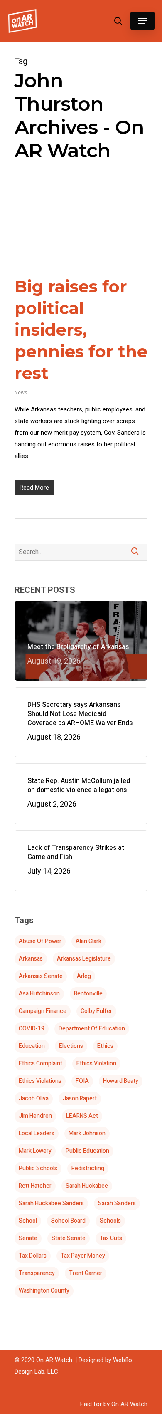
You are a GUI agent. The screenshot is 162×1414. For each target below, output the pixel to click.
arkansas (31, 958)
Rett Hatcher (35, 1185)
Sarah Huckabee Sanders (51, 1203)
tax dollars (33, 1255)
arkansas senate (41, 976)
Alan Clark (88, 941)
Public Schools (38, 1168)
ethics (105, 1046)
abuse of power (40, 941)
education (32, 1046)
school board (68, 1220)
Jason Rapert (80, 1098)
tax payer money (83, 1255)
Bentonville (88, 993)
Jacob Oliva (34, 1098)
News (21, 393)
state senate (69, 1238)
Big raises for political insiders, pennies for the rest (81, 329)
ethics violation (96, 1063)
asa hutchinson (39, 993)
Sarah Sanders (117, 1203)
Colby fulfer (96, 1011)
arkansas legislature (84, 958)
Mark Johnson (87, 1133)
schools (110, 1220)
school (28, 1220)
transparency (37, 1273)
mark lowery (35, 1151)
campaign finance (42, 1011)
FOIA (82, 1081)
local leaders (36, 1133)
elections (71, 1046)
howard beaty (120, 1081)
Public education (87, 1151)
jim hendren (35, 1116)
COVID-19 (31, 1028)
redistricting (87, 1168)
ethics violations (40, 1081)
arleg (84, 976)
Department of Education (92, 1028)
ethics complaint (40, 1063)
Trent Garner (85, 1273)
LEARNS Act (82, 1116)
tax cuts (111, 1238)
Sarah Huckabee (87, 1185)
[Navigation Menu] (142, 21)
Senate (28, 1238)
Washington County (44, 1290)
